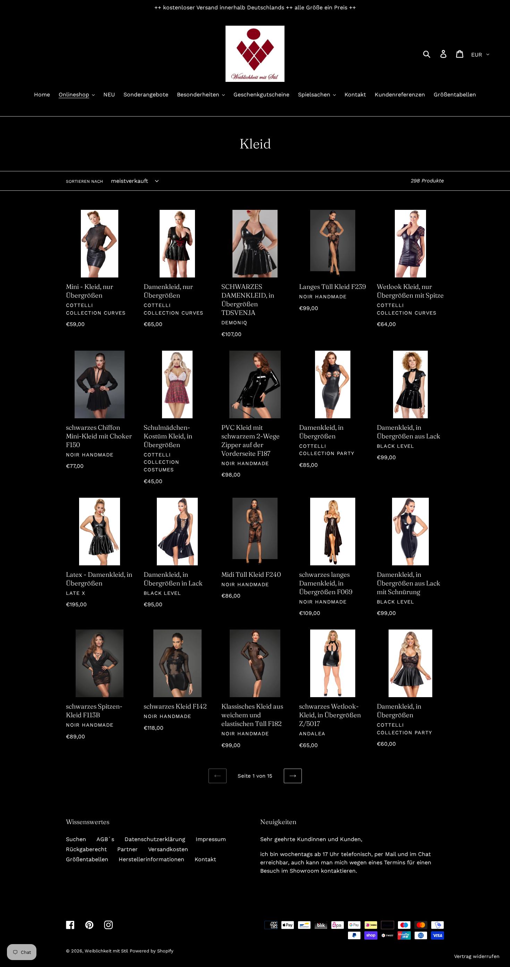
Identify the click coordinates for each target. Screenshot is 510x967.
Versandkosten (168, 849)
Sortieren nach (84, 181)
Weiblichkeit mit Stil (106, 950)
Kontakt (205, 859)
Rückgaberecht (86, 849)
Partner (127, 849)
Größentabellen (87, 859)
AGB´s (105, 839)
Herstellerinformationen (151, 859)
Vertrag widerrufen (477, 956)
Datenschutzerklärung (155, 839)
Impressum (211, 839)
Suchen (76, 839)
